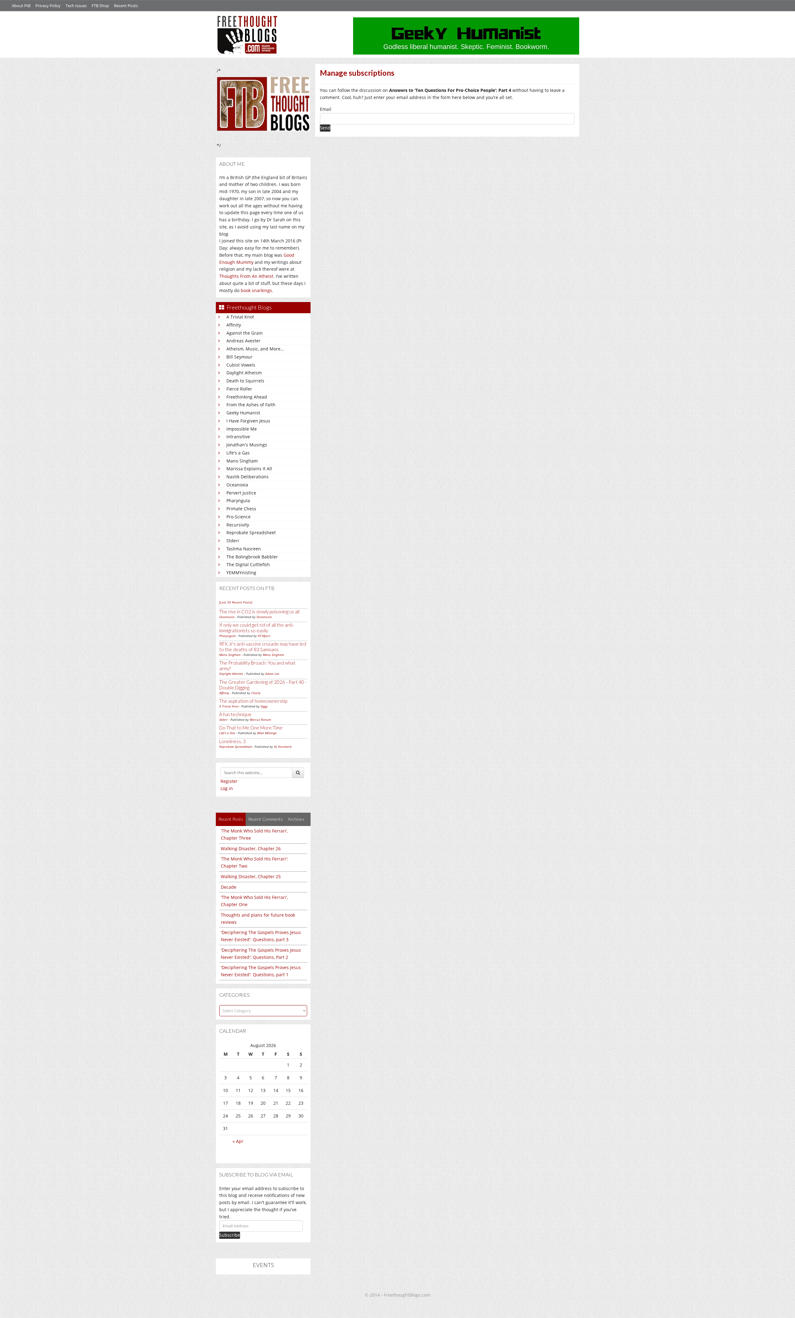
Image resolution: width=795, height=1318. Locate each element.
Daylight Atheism (244, 373)
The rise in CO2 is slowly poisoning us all (259, 611)
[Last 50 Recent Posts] (235, 602)
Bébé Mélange (267, 733)
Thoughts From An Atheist (246, 276)
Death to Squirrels (245, 381)
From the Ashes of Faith (250, 405)
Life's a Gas (238, 453)
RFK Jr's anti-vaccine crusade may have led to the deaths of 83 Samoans (262, 646)
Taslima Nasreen (243, 549)
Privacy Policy (48, 5)
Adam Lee (272, 673)
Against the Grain (244, 333)
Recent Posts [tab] (230, 819)
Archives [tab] (296, 819)
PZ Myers (264, 636)
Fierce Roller (239, 389)
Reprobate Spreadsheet (251, 532)
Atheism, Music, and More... (255, 349)
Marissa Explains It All (249, 469)
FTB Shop (100, 5)
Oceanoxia (237, 485)
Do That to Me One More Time (251, 727)
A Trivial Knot (240, 317)
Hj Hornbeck (283, 746)
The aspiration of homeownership (253, 701)
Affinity (233, 325)
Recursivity (237, 525)
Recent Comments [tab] (265, 819)
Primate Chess (241, 509)
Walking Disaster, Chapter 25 (251, 876)
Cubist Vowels (240, 365)
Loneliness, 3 (232, 741)
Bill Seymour (239, 357)
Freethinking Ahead (246, 397)
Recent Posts (126, 5)
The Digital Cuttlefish (248, 564)
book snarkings (256, 290)
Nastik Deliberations (247, 477)
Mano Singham (242, 461)
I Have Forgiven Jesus (248, 421)
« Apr (238, 1141)
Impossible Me (241, 429)
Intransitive (238, 437)
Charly (256, 693)
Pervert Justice (241, 493)
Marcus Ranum (260, 719)
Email (325, 109)
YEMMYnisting (241, 572)
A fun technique (235, 714)
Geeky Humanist (243, 413)
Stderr (232, 541)
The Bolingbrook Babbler (252, 557)
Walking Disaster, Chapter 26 (251, 848)
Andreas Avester (243, 341)
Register (229, 781)
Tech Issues (76, 5)
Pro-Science (238, 517)
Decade (228, 887)
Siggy (264, 706)
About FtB (21, 5)
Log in (226, 788)
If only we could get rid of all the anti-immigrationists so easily (256, 627)
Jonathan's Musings (246, 445)
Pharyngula (238, 500)
